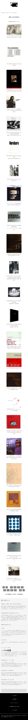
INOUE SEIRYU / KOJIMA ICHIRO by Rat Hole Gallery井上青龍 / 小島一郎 (14, 325)
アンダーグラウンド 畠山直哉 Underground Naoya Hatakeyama (14, 204)
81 (18, 587)
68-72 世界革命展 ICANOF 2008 (14, 368)
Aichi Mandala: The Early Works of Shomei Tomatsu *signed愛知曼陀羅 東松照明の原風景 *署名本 (14, 278)
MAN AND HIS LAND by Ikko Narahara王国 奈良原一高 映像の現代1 (14, 157)
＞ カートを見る (14, 710)
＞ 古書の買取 (14, 699)
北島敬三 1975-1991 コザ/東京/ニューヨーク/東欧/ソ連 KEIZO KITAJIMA (14, 110)
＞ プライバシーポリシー (14, 702)
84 (4, 590)
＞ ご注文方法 (14, 695)
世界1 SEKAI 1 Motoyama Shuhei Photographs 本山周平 (14, 486)
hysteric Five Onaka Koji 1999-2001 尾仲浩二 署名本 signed (14, 534)
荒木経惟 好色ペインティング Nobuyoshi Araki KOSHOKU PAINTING (14, 90)
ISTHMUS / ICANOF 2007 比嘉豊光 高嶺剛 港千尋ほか (14, 388)
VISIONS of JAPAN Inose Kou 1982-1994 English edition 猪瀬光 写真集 (14, 432)
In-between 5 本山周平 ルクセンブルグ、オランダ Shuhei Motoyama (14, 580)
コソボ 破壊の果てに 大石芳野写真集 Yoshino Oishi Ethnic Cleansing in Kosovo (14, 457)
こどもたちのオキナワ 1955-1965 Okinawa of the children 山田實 (14, 36)
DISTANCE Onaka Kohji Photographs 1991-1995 (14, 557)
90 (20, 590)
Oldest (18, 21)
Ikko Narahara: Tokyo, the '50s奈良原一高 (14, 180)
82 (22, 587)
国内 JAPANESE (14, 12)
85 (8, 590)
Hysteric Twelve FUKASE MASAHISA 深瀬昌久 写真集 (14, 510)
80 (15, 587)
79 (11, 587)
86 (11, 590)
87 (15, 590)
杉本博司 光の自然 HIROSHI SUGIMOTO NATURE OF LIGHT (14, 255)
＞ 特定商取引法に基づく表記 (14, 706)
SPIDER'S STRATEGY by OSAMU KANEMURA (14, 227)
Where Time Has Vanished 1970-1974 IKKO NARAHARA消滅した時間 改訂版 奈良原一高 (14, 134)
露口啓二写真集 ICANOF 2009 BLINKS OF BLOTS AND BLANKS (14, 347)
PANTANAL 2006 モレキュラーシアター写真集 (14, 410)
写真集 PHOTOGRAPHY (5, 12)
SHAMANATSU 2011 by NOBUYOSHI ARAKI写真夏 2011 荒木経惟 (14, 302)
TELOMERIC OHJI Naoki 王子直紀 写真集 (14, 64)
